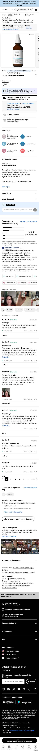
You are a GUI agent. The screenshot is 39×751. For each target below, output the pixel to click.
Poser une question (30, 487)
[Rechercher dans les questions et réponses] (4, 494)
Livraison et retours (13, 109)
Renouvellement (7, 29)
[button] (8, 72)
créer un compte (28, 103)
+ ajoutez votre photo (9, 536)
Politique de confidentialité (9, 725)
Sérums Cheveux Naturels (11, 581)
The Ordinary (6, 18)
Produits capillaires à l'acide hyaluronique (16, 585)
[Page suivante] (37, 479)
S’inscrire (31, 681)
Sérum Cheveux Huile (9, 588)
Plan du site (5, 730)
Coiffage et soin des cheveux (14, 15)
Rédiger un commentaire (28, 221)
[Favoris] (31, 10)
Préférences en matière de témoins (20, 730)
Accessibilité (27, 728)
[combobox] (22, 9)
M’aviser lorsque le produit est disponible (19, 740)
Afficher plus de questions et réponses (18, 519)
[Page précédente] (2, 479)
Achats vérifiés (29, 310)
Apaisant (16, 29)
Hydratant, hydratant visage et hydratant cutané (18, 572)
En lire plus (5, 357)
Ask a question (18, 26)
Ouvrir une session (13, 103)
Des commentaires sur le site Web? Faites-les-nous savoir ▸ (18, 595)
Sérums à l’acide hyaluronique (23, 568)
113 (32, 479)
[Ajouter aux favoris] (36, 75)
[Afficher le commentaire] (8, 298)
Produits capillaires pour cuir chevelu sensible (17, 583)
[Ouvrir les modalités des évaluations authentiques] (21, 248)
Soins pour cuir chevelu (29, 15)
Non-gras (28, 28)
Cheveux (4, 15)
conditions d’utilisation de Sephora (12, 728)
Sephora (5, 570)
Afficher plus (6, 187)
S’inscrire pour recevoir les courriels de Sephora (16, 676)
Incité (19, 545)
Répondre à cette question (13, 512)
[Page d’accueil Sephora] (7, 10)
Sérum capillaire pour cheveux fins (13, 578)
